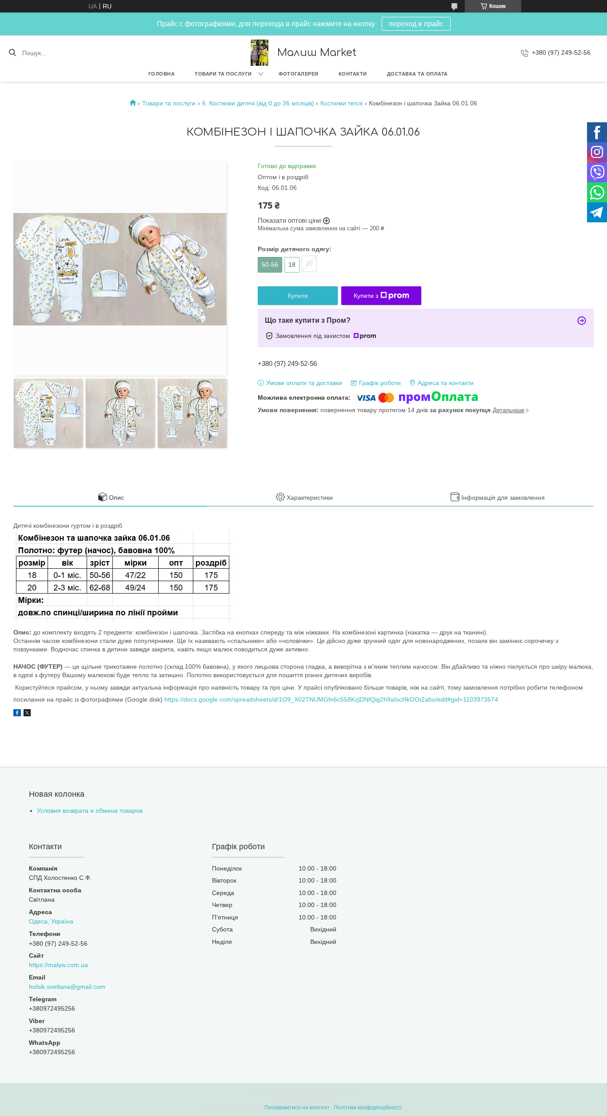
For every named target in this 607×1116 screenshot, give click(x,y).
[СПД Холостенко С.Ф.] (259, 53)
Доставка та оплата (417, 73)
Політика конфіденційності (368, 1107)
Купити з (366, 295)
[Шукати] (12, 53)
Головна (161, 73)
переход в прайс (416, 24)
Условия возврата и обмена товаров (90, 810)
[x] (27, 714)
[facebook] (17, 714)
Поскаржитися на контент (297, 1107)
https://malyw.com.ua (58, 964)
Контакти (353, 73)
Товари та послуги (223, 73)
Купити (298, 295)
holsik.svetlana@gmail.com (67, 986)
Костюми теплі (341, 103)
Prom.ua (346, 1091)
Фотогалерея (299, 73)
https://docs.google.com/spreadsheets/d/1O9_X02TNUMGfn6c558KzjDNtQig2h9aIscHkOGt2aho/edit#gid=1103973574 (331, 699)
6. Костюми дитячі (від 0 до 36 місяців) (258, 103)
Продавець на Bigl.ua (304, 1099)
